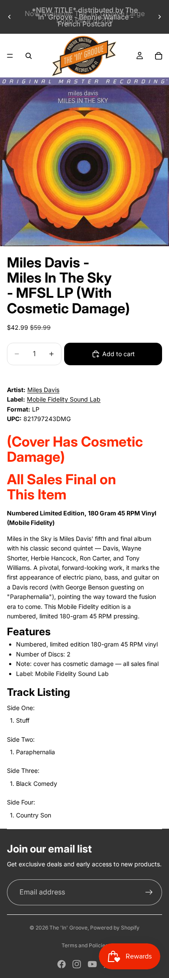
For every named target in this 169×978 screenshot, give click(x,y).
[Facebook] (61, 964)
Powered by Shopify (115, 927)
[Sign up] (149, 892)
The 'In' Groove (68, 927)
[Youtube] (92, 964)
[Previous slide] (9, 16)
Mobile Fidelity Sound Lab (64, 399)
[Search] (28, 55)
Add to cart (118, 353)
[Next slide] (159, 16)
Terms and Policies (85, 945)
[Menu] (10, 56)
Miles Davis (43, 389)
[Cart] (158, 55)
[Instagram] (77, 964)
